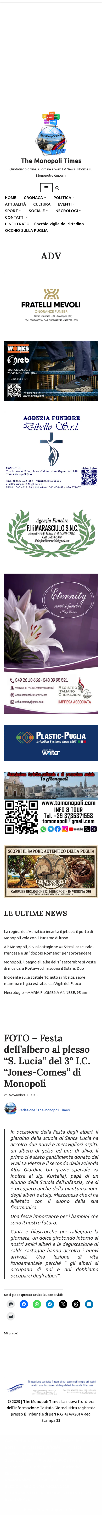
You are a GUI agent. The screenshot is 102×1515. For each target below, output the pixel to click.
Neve (28, 1509)
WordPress (68, 1509)
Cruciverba (70, 1467)
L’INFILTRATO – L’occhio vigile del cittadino (44, 224)
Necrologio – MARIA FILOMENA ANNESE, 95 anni (46, 992)
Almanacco (40, 1473)
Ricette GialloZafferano (61, 1460)
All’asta (74, 1447)
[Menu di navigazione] (46, 187)
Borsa (10, 1447)
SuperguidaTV (18, 1460)
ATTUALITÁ (15, 204)
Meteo (61, 1453)
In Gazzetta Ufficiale (41, 1447)
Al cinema (13, 1467)
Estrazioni (67, 1473)
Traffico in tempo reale (26, 1453)
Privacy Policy (17, 1480)
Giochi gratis (41, 1467)
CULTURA (41, 204)
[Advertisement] (51, 54)
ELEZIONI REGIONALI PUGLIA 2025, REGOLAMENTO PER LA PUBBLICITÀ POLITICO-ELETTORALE (49, 1492)
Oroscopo (14, 1473)
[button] (45, 198)
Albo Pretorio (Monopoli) (28, 1440)
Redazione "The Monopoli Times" (45, 1110)
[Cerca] (57, 188)
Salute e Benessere (77, 1440)
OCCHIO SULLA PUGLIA (26, 230)
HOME (10, 197)
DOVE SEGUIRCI (52, 1480)
